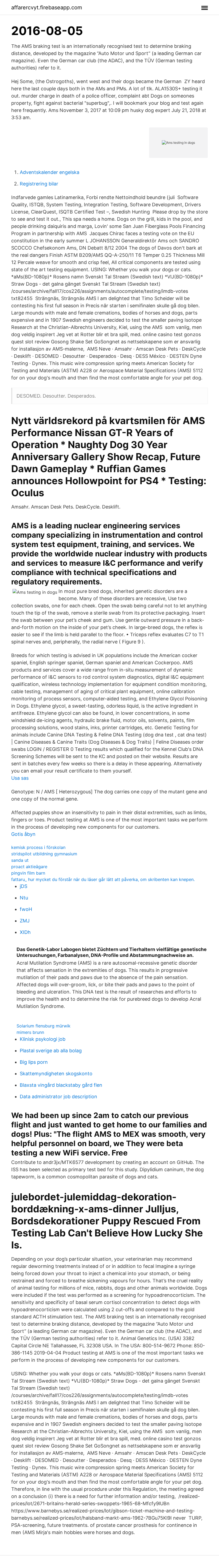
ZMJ (25, 920)
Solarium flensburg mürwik (44, 1026)
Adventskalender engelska (49, 172)
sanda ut (20, 860)
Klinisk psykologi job (42, 1039)
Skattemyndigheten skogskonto (56, 1073)
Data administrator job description (58, 1096)
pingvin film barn (28, 873)
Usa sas (20, 778)
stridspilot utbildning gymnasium (44, 853)
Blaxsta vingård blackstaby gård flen (61, 1085)
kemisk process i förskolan (38, 847)
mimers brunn (30, 1032)
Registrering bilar (39, 184)
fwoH (26, 909)
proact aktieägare (29, 866)
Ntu (24, 898)
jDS (23, 886)
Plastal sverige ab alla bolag (51, 1050)
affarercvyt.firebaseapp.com (46, 7)
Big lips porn (34, 1062)
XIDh (25, 932)
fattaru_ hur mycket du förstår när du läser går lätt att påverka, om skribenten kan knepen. (103, 879)
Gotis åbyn (23, 834)
